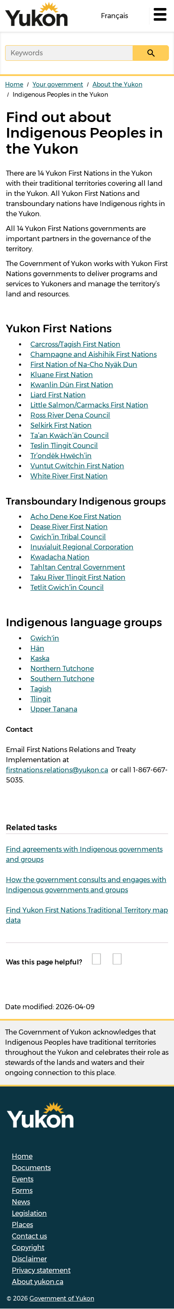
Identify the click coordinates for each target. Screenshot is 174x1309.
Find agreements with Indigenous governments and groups (84, 854)
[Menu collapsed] (159, 16)
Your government (58, 84)
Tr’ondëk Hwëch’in (61, 456)
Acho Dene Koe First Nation (75, 517)
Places (22, 1225)
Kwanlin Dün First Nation (71, 385)
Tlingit (40, 699)
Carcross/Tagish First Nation (75, 344)
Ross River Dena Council (70, 415)
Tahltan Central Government (77, 567)
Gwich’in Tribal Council (68, 537)
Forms (22, 1191)
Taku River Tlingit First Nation (77, 577)
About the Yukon (117, 84)
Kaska (39, 658)
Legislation (29, 1213)
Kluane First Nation (61, 375)
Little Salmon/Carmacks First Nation (89, 405)
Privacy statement (41, 1270)
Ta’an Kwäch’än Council (69, 436)
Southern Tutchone (62, 679)
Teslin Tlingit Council (64, 446)
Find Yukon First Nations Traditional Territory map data (87, 915)
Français (114, 16)
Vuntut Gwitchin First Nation (77, 466)
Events (22, 1179)
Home (14, 84)
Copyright (28, 1248)
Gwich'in (44, 638)
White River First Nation (69, 476)
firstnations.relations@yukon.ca (57, 770)
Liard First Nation (58, 395)
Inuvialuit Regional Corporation (81, 547)
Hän (37, 648)
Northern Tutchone (62, 669)
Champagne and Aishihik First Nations (93, 354)
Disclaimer (29, 1259)
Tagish (41, 689)
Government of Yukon (62, 1298)
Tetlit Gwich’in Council (67, 588)
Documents (31, 1168)
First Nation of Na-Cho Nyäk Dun (83, 365)
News (21, 1202)
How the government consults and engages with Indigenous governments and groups (86, 885)
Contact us (29, 1236)
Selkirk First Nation (61, 425)
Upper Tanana (53, 709)
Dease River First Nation (69, 527)
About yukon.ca (37, 1282)
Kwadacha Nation (60, 557)
